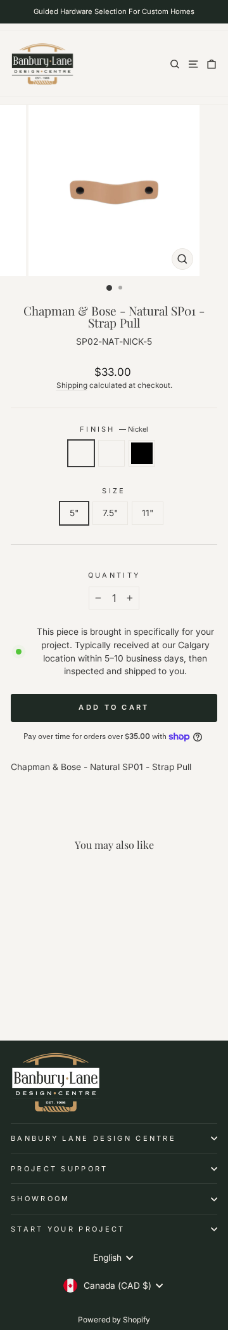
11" (147, 513)
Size (113, 490)
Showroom (40, 1198)
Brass (111, 453)
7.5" (110, 513)
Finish (114, 429)
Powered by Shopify (114, 1319)
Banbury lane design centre (93, 1138)
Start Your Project (68, 1229)
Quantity (114, 575)
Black (142, 453)
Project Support (59, 1168)
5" (74, 513)
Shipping (71, 385)
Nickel (81, 453)
